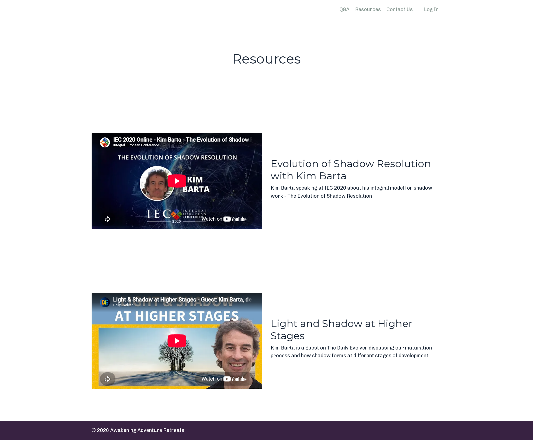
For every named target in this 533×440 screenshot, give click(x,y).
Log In (431, 9)
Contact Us (399, 9)
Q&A (345, 9)
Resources (368, 9)
